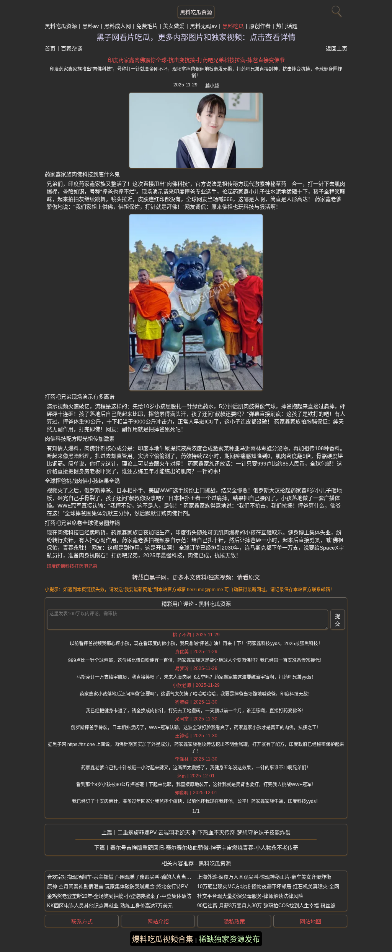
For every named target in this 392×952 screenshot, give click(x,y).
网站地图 (310, 921)
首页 (50, 48)
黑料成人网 (117, 26)
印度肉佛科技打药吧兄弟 (72, 566)
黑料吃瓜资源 (196, 12)
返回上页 (336, 48)
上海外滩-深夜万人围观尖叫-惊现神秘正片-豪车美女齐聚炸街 (264, 877)
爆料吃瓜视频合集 (162, 939)
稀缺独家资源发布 (229, 939)
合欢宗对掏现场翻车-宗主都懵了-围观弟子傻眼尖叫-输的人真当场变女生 (126, 877)
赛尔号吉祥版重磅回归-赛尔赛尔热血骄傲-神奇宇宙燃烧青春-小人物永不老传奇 (204, 848)
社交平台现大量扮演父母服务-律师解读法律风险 (250, 896)
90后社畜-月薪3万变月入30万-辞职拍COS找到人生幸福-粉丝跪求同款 (273, 905)
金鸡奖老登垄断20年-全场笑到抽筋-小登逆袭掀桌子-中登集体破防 (119, 896)
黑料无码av (203, 26)
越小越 (212, 86)
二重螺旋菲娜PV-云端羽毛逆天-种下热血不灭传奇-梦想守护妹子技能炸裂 (204, 832)
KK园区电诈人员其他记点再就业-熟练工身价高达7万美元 (110, 905)
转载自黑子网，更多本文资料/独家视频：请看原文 (196, 577)
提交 (337, 620)
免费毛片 (147, 26)
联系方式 (82, 921)
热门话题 (286, 26)
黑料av (90, 26)
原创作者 (260, 26)
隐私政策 (234, 921)
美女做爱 (174, 26)
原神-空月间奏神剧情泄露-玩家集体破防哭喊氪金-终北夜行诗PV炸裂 (122, 886)
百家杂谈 (71, 48)
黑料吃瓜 (233, 26)
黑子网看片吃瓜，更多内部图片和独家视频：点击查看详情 (196, 37)
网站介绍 (158, 921)
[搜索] (336, 9)
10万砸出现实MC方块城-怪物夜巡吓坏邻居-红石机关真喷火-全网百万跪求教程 (283, 886)
